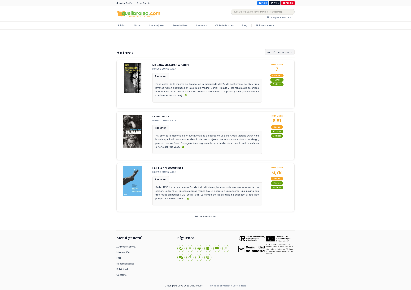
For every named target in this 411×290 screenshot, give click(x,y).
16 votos (277, 131)
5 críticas (277, 187)
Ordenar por (281, 52)
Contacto (121, 274)
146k (276, 3)
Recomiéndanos (125, 263)
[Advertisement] (205, 40)
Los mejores (156, 25)
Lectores (201, 25)
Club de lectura (224, 25)
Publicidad (122, 269)
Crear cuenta (143, 3)
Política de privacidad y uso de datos (227, 285)
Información (123, 252)
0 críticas (277, 84)
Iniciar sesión (126, 3)
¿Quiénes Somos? (126, 246)
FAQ (118, 258)
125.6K (289, 3)
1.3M (264, 3)
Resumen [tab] (160, 76)
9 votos (277, 183)
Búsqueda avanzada (280, 17)
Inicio (121, 25)
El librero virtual (265, 25)
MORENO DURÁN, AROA (164, 69)
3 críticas (277, 136)
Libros (137, 25)
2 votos (276, 80)
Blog (244, 25)
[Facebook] (180, 248)
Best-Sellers (180, 25)
